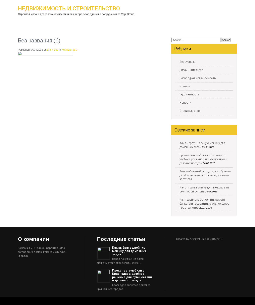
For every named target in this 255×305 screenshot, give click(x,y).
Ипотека (184, 86)
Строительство (189, 110)
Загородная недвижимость (197, 78)
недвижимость (189, 94)
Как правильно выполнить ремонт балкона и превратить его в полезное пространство (204, 203)
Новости (185, 102)
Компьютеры (69, 49)
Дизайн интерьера (191, 70)
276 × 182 (52, 49)
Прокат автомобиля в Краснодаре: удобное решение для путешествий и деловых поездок (203, 159)
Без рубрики (187, 61)
